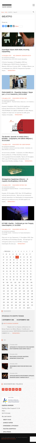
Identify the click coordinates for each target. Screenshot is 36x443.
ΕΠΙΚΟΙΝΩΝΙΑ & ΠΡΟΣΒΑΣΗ (10, 425)
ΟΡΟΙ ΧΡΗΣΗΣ (7, 431)
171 (4, 308)
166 (16, 305)
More (16, 26)
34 (27, 260)
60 (24, 268)
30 (13, 260)
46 (7, 265)
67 (17, 271)
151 (20, 299)
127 (20, 291)
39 (13, 262)
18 (3, 257)
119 (19, 288)
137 (28, 293)
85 (17, 277)
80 (30, 274)
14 (19, 254)
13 (16, 254)
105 (27, 282)
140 (8, 296)
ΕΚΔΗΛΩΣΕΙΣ (15, 98)
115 (4, 288)
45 (3, 265)
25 (27, 257)
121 (27, 288)
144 (24, 296)
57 (13, 268)
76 (17, 274)
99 (3, 282)
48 (13, 265)
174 (16, 308)
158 (16, 302)
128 (24, 291)
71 (30, 271)
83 (10, 277)
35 (30, 260)
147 (4, 299)
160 (24, 302)
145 (28, 296)
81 (3, 277)
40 (17, 262)
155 (4, 302)
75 (13, 274)
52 (27, 265)
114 (31, 285)
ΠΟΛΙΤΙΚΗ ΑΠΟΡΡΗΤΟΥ (9, 428)
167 (20, 305)
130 (32, 291)
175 (20, 308)
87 (24, 277)
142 (16, 296)
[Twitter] (16, 389)
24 (24, 257)
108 (8, 285)
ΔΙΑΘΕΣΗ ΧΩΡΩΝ (8, 422)
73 (7, 274)
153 (28, 299)
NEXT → (29, 308)
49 (17, 265)
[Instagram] (6, 389)
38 (10, 262)
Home (2, 12)
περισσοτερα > (12, 70)
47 (10, 265)
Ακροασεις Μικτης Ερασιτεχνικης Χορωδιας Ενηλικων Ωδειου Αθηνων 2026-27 (22, 376)
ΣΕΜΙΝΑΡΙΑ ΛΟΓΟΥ (26, 55)
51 (24, 265)
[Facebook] (3, 389)
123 (4, 291)
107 (4, 285)
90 (3, 279)
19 (7, 257)
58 (17, 268)
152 (24, 299)
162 (32, 302)
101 (11, 282)
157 (12, 302)
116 (8, 288)
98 (30, 279)
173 (12, 308)
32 (20, 260)
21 (13, 257)
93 (13, 279)
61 (27, 268)
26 (30, 257)
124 (8, 291)
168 (24, 305)
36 (3, 262)
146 (32, 296)
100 (7, 282)
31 (17, 260)
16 (26, 254)
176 (24, 308)
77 (20, 274)
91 (7, 279)
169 (28, 305)
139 (4, 296)
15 (23, 254)
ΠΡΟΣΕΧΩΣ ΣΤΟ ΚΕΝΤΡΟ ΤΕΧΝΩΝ (13, 316)
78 (24, 274)
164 (8, 305)
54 (3, 268)
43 (27, 262)
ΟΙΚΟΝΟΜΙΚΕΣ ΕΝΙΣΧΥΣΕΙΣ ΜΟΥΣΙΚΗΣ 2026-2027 (21, 367)
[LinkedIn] (20, 389)
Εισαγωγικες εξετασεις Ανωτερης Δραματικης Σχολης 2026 (19, 357)
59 (20, 268)
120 (23, 288)
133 (12, 293)
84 (13, 277)
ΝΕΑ (6, 12)
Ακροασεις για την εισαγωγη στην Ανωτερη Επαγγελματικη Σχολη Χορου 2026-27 (22, 347)
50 (20, 265)
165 (12, 305)
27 (3, 260)
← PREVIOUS (6, 251)
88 (27, 277)
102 (15, 282)
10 (6, 254)
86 (20, 277)
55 (7, 268)
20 (10, 257)
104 (23, 282)
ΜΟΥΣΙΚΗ (21, 98)
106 (31, 282)
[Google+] (13, 389)
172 (8, 308)
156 (8, 302)
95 (20, 279)
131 (4, 293)
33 (24, 260)
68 (20, 271)
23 (20, 257)
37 (7, 262)
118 (15, 288)
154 (32, 299)
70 (27, 271)
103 (19, 282)
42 (24, 262)
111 (20, 285)
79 (27, 274)
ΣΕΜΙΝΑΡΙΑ (18, 55)
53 (30, 265)
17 (30, 254)
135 (20, 293)
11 (9, 254)
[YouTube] (10, 389)
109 (12, 285)
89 (30, 277)
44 (30, 262)
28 (7, 260)
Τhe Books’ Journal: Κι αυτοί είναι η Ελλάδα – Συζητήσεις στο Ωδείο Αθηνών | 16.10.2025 (17, 138)
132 (8, 293)
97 (27, 279)
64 (7, 271)
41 (20, 262)
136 (24, 293)
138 (32, 293)
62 (30, 268)
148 (8, 299)
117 (11, 288)
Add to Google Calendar (10, 323)
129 (28, 291)
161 (28, 302)
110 (16, 285)
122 (31, 288)
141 (12, 296)
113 (27, 285)
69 (24, 271)
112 (23, 285)
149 (12, 299)
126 (16, 291)
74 (10, 274)
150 (16, 299)
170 (32, 305)
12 (13, 254)
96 (24, 279)
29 (10, 260)
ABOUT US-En (7, 419)
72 (3, 274)
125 (12, 291)
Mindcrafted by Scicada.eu (8, 438)
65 (10, 271)
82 (7, 277)
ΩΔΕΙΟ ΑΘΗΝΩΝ (26, 144)
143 (20, 296)
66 (13, 271)
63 (3, 271)
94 (17, 279)
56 (10, 268)
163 (4, 305)
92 (10, 279)
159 (20, 302)
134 (16, 293)
